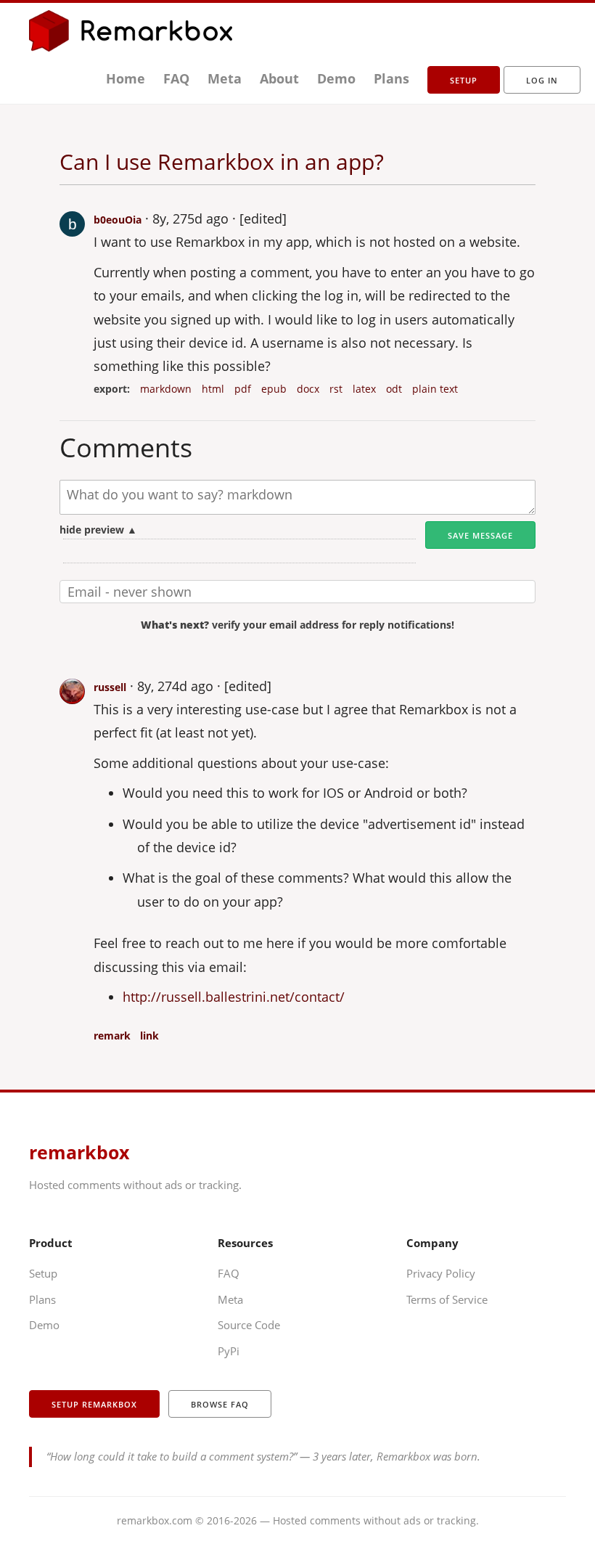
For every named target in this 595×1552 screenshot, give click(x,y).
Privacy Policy (440, 1273)
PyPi (228, 1351)
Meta (225, 78)
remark (112, 1035)
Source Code (249, 1325)
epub (274, 389)
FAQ (176, 78)
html (213, 389)
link (149, 1035)
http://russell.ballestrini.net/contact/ (234, 996)
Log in (542, 80)
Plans (391, 78)
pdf (242, 389)
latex (364, 389)
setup (463, 80)
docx (308, 389)
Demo (336, 78)
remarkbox (79, 1152)
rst (335, 389)
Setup (43, 1273)
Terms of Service (447, 1299)
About (279, 78)
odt (394, 389)
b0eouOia (117, 219)
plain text (435, 389)
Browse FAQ (220, 1404)
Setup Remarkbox (94, 1404)
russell (110, 687)
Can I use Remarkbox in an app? (222, 161)
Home (125, 78)
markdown (166, 389)
